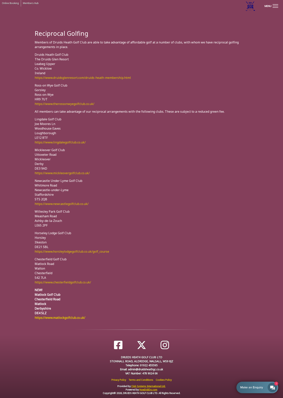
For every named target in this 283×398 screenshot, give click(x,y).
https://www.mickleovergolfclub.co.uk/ (62, 173)
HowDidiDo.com (148, 389)
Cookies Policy (164, 379)
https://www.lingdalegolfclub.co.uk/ (60, 142)
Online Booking (10, 3)
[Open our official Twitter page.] (141, 345)
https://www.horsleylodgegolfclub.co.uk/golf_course (72, 251)
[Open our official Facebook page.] (118, 345)
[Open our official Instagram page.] (165, 345)
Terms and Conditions (141, 379)
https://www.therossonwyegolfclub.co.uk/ (64, 104)
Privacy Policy (118, 379)
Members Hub (31, 3)
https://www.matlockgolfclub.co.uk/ (60, 318)
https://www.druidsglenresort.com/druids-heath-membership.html (83, 78)
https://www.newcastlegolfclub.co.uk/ (62, 204)
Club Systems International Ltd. (148, 386)
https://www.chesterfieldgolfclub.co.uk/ (63, 282)
